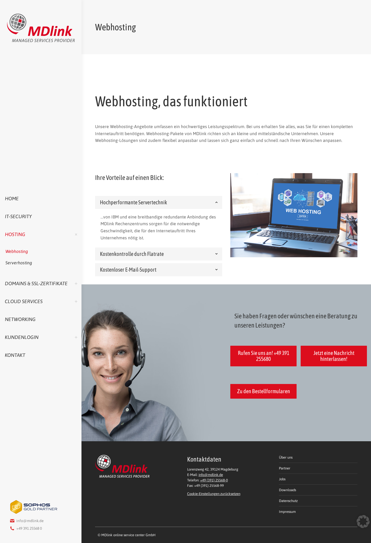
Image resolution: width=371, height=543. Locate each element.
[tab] (158, 202)
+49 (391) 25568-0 (214, 480)
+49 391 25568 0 (29, 528)
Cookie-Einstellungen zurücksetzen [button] (213, 494)
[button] (361, 526)
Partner (284, 468)
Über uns (286, 457)
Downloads (287, 490)
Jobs (282, 479)
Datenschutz (288, 501)
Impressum (287, 512)
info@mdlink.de (30, 521)
